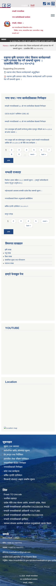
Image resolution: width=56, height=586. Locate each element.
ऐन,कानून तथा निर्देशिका (13, 454)
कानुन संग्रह (9, 214)
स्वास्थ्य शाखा (9, 263)
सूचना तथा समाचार (11, 446)
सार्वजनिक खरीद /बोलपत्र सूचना (17, 450)
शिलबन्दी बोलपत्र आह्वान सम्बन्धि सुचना (19, 479)
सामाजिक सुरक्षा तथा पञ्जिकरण (15, 260)
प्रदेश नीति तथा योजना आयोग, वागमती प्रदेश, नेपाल (25, 502)
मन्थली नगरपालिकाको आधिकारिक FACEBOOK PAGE (27, 507)
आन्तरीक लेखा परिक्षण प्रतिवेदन (16, 459)
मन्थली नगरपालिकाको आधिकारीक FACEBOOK (23, 515)
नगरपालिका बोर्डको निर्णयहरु (15, 463)
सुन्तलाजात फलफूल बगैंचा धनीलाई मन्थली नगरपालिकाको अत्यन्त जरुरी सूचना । (26, 41)
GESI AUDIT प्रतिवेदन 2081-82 (17, 114)
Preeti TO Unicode (13, 494)
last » (43, 154)
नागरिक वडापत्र (10, 498)
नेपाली (32, 5)
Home (5, 46)
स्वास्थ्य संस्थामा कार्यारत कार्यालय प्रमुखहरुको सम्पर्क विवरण (27, 523)
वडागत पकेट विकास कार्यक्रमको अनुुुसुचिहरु (23, 72)
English (25, 5)
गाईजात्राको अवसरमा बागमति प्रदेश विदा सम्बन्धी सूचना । (23, 191)
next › (32, 154)
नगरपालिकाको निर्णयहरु (13, 467)
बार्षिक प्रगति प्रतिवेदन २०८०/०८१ (16, 206)
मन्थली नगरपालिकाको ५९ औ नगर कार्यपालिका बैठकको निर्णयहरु (25, 121)
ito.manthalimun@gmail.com (18, 552)
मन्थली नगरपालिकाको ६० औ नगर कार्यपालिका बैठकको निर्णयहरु (25, 106)
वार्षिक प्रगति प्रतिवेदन (13, 475)
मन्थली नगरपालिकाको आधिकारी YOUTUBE (22, 511)
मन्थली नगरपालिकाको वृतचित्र (16, 519)
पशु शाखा (8, 253)
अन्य (8, 160)
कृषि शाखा (8, 250)
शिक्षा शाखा (8, 256)
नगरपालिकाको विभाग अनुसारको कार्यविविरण (19, 198)
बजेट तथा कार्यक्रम (11, 471)
